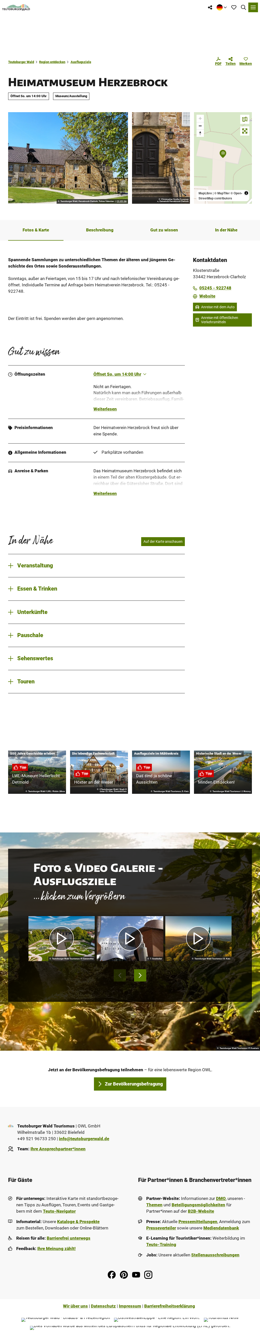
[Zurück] (120, 975)
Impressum (130, 1306)
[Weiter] (140, 975)
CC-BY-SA (122, 201)
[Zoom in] (200, 118)
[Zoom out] (200, 125)
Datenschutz (103, 1306)
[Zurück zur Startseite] (16, 7)
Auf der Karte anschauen (163, 541)
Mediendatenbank (221, 1228)
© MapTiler (222, 193)
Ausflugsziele (81, 62)
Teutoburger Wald (21, 62)
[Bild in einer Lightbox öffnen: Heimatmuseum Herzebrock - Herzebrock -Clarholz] (68, 158)
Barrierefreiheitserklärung (169, 1306)
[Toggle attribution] (246, 193)
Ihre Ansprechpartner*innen (58, 1149)
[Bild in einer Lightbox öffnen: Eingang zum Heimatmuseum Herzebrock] (161, 158)
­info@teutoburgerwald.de (84, 1138)
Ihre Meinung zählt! (56, 1248)
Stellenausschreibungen (215, 1255)
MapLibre (205, 193)
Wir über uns (75, 1306)
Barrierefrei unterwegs (68, 1238)
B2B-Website (201, 1211)
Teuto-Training (161, 1244)
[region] (223, 158)
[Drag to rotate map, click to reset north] (200, 133)
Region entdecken (52, 62)
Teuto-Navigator (59, 1211)
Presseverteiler (161, 1228)
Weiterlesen (105, 409)
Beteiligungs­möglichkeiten (198, 1205)
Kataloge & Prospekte (78, 1221)
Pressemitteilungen (197, 1221)
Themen (154, 1205)
